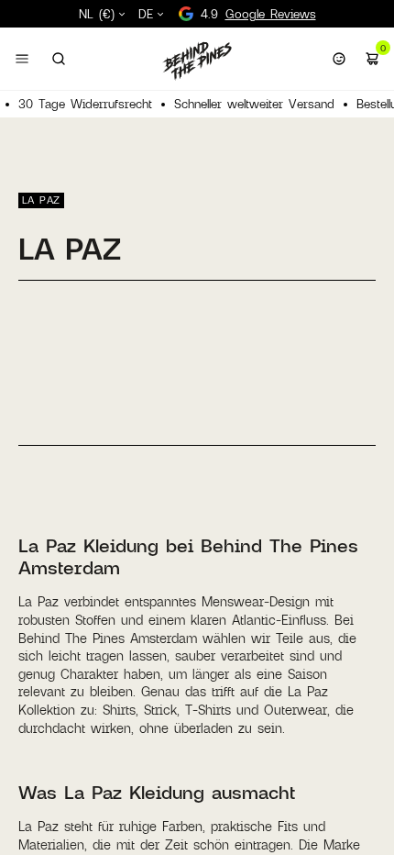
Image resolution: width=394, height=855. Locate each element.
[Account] (339, 58)
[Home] (197, 60)
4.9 (258, 13)
